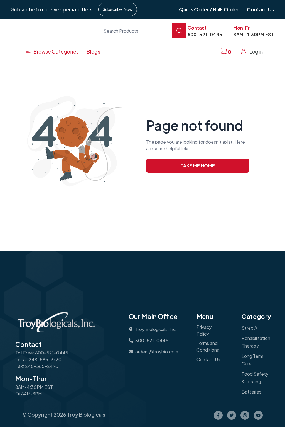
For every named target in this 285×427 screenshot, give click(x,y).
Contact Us (208, 359)
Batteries (251, 392)
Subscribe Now (117, 9)
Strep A (249, 328)
